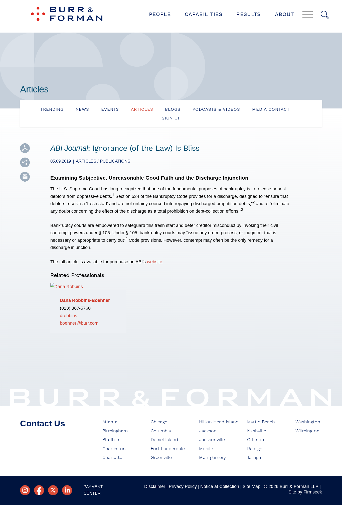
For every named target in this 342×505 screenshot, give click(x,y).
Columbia (161, 431)
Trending (52, 109)
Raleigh (254, 449)
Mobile (206, 449)
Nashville (256, 431)
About (284, 14)
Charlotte (112, 457)
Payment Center (93, 490)
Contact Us (42, 423)
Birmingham (115, 431)
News (82, 109)
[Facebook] (39, 490)
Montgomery (212, 457)
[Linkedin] (67, 490)
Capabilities (203, 14)
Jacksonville (212, 440)
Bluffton (110, 440)
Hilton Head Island (219, 422)
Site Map (251, 486)
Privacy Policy (183, 486)
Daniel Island (164, 440)
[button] (25, 162)
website (154, 261)
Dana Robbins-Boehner (85, 300)
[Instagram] (25, 490)
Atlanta (109, 422)
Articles (142, 109)
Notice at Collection (219, 486)
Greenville (161, 457)
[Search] (325, 15)
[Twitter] (53, 490)
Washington (307, 422)
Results (248, 14)
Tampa (254, 457)
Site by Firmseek (305, 491)
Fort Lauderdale (168, 449)
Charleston (114, 449)
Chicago (159, 422)
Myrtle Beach (261, 422)
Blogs (173, 109)
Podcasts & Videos (216, 109)
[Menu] (307, 15)
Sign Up (171, 118)
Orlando (255, 440)
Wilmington (307, 431)
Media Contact (271, 109)
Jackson (208, 431)
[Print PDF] (25, 148)
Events (110, 109)
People (160, 14)
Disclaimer (154, 486)
